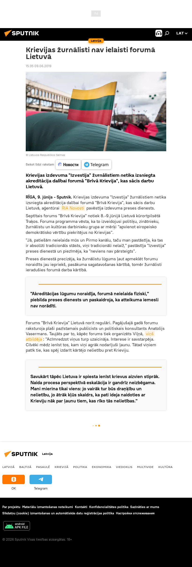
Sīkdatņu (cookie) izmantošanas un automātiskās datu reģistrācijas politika (58, 513)
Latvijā (8, 467)
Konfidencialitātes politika (108, 507)
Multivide (145, 467)
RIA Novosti (73, 208)
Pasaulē (43, 467)
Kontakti (81, 507)
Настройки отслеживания (135, 513)
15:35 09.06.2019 (38, 66)
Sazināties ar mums (144, 507)
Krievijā (61, 467)
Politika (80, 467)
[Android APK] (17, 526)
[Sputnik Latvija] (23, 37)
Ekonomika (101, 467)
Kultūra (165, 467)
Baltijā (25, 467)
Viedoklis (124, 467)
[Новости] (68, 164)
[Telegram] (96, 164)
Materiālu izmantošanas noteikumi (47, 507)
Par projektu (11, 507)
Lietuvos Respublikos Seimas (47, 155)
